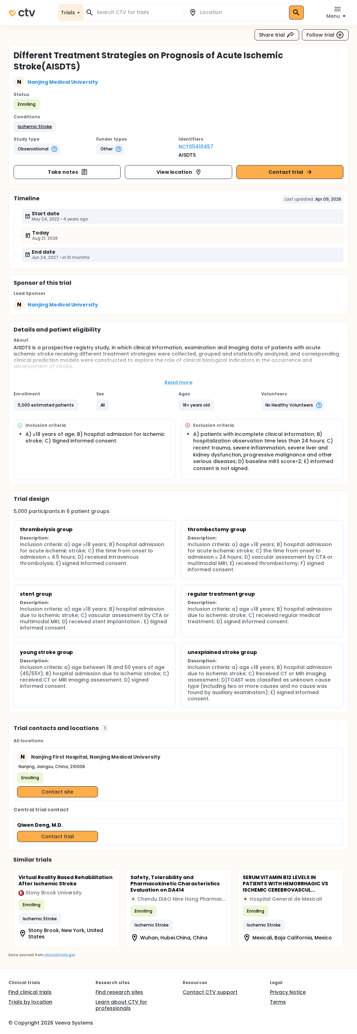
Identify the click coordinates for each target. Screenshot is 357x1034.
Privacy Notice (288, 992)
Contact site (57, 791)
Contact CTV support (210, 992)
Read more (179, 382)
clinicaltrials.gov (59, 955)
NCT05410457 (195, 146)
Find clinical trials (30, 992)
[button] (35, 126)
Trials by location (30, 1002)
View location (174, 172)
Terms (278, 1002)
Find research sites (119, 992)
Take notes (63, 172)
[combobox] (138, 12)
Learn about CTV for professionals (121, 1005)
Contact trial (285, 172)
